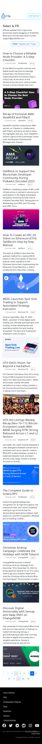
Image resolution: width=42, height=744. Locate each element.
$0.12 (30, 248)
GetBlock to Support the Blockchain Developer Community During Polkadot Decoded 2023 (19, 176)
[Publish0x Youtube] (37, 725)
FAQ (5, 697)
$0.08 (33, 440)
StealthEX (22, 120)
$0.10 (33, 621)
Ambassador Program (12, 702)
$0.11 (33, 369)
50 (28, 678)
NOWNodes (23, 63)
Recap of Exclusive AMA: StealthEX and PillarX (18, 115)
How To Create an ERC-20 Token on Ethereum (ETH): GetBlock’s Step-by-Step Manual (20, 240)
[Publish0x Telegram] (17, 725)
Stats (5, 706)
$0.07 (33, 312)
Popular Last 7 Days (24, 44)
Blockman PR (23, 312)
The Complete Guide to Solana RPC (18, 492)
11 (14, 678)
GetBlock (21, 184)
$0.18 (30, 121)
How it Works (9, 692)
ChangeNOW (23, 557)
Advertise (7, 711)
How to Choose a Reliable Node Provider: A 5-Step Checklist (19, 56)
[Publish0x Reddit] (24, 725)
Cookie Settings (9, 720)
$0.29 (32, 63)
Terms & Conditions (31, 731)
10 (9, 678)
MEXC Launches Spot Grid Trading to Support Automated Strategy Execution (20, 304)
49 (23, 678)
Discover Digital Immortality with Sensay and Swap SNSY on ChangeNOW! (19, 613)
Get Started (34, 16)
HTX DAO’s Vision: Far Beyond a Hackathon (17, 364)
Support (6, 715)
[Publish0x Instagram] (30, 725)
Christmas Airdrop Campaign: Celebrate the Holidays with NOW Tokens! (21, 551)
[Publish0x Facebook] (4, 725)
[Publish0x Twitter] (11, 725)
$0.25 (30, 184)
